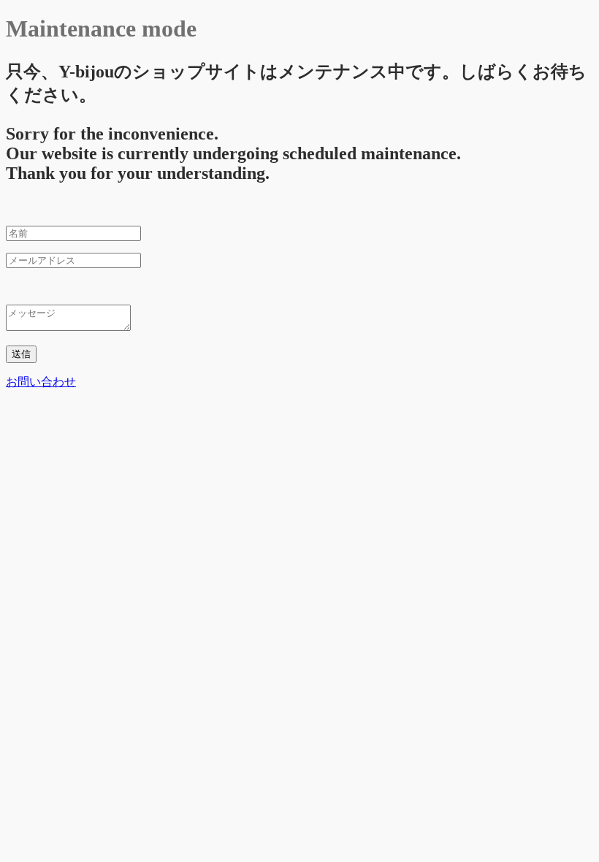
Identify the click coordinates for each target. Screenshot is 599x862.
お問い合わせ (41, 381)
